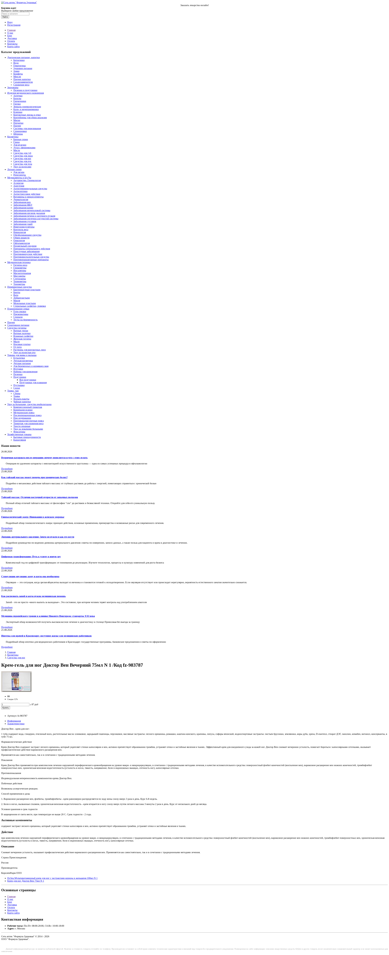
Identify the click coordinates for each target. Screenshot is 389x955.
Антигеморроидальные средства (30, 188)
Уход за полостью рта (24, 352)
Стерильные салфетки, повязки (29, 306)
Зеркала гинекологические (27, 106)
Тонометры (19, 284)
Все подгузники (27, 379)
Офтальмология (21, 243)
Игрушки (18, 369)
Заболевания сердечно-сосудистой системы (35, 218)
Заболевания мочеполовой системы (31, 210)
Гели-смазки (19, 311)
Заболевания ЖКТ (22, 205)
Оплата (11, 41)
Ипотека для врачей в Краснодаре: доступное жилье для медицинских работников (46, 635)
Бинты (16, 292)
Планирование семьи (18, 308)
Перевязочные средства (19, 287)
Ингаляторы (19, 270)
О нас (10, 33)
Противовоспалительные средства (31, 257)
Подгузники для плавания (33, 382)
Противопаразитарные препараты (31, 259)
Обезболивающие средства (27, 235)
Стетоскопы (19, 278)
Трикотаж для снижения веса (28, 423)
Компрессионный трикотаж (27, 407)
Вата (15, 295)
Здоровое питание (22, 68)
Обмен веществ (21, 237)
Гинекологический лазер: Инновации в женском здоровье (32, 517)
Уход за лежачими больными (28, 429)
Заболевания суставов (24, 221)
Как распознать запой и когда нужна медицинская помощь (33, 596)
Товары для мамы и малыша (21, 355)
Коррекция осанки (23, 410)
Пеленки (17, 374)
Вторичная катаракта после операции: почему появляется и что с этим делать (44, 457)
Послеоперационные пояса (27, 415)
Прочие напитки (22, 79)
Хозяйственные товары (19, 434)
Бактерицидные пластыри (26, 289)
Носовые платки (22, 344)
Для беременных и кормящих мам (30, 366)
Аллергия (18, 183)
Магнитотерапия (22, 273)
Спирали (18, 317)
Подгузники (19, 377)
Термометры (19, 281)
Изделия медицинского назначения (25, 93)
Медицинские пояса (23, 412)
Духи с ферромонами (24, 147)
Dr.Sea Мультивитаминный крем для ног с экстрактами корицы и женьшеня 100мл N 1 (52, 878)
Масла (16, 150)
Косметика (12, 136)
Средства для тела (22, 164)
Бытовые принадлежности (27, 437)
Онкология (19, 240)
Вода (16, 63)
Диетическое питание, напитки (23, 57)
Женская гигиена (22, 339)
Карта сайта (13, 46)
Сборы (16, 393)
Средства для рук (22, 161)
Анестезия (18, 186)
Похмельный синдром (24, 246)
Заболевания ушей (23, 224)
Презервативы (20, 314)
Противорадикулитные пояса (28, 420)
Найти (5, 17)
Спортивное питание (18, 325)
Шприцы (18, 134)
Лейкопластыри (21, 298)
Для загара (18, 172)
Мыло (16, 341)
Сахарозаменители (23, 82)
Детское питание (22, 363)
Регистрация (13, 25)
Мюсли (17, 76)
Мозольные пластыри (24, 303)
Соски (16, 388)
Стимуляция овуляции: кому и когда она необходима (30, 576)
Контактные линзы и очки (27, 115)
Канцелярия (19, 440)
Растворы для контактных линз (29, 349)
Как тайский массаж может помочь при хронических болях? (34, 477)
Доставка (12, 38)
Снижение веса (21, 84)
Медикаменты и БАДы (19, 177)
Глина (16, 142)
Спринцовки (20, 131)
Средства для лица (23, 155)
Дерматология (20, 199)
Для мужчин (19, 145)
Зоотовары (12, 87)
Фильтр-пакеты (21, 399)
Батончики (19, 60)
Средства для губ (22, 153)
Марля (16, 300)
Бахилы (17, 98)
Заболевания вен (22, 202)
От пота (17, 347)
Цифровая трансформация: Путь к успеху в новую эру (31, 556)
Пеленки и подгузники (25, 90)
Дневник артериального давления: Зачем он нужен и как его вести (37, 537)
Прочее (17, 125)
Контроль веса (20, 229)
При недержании (22, 418)
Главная (11, 30)
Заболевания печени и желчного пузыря (34, 216)
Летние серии (14, 169)
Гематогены (19, 65)
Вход (9, 22)
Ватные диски (20, 330)
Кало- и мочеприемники (26, 109)
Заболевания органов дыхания (29, 213)
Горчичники (19, 101)
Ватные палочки (22, 333)
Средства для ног (22, 158)
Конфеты (18, 74)
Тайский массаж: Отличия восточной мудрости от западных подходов (39, 497)
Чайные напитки (22, 401)
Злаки (16, 71)
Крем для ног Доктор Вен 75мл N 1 (25, 881)
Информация (14, 721)
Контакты (12, 43)
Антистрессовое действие (26, 194)
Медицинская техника (19, 262)
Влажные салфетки (23, 336)
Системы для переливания (27, 128)
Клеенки (17, 112)
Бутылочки (19, 358)
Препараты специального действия (31, 248)
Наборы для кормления (25, 371)
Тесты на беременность (25, 319)
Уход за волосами (22, 166)
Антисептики (20, 191)
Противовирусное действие (27, 254)
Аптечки (17, 95)
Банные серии (20, 139)
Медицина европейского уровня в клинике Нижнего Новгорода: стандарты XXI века (48, 616)
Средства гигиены (16, 328)
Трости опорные (21, 426)
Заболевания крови (23, 207)
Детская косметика (23, 360)
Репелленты (19, 175)
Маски (16, 120)
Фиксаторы (19, 431)
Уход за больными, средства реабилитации (29, 404)
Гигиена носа (20, 265)
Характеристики (15, 723)
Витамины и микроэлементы (28, 196)
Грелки (17, 104)
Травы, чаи (13, 390)
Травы (16, 396)
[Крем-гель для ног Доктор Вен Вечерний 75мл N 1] (16, 691)
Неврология (19, 232)
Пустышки (19, 385)
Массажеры (19, 276)
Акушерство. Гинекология (27, 180)
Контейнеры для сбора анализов (30, 117)
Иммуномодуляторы (23, 227)
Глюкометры (19, 267)
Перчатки (18, 123)
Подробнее (7, 468)
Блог (9, 35)
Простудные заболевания (26, 251)
